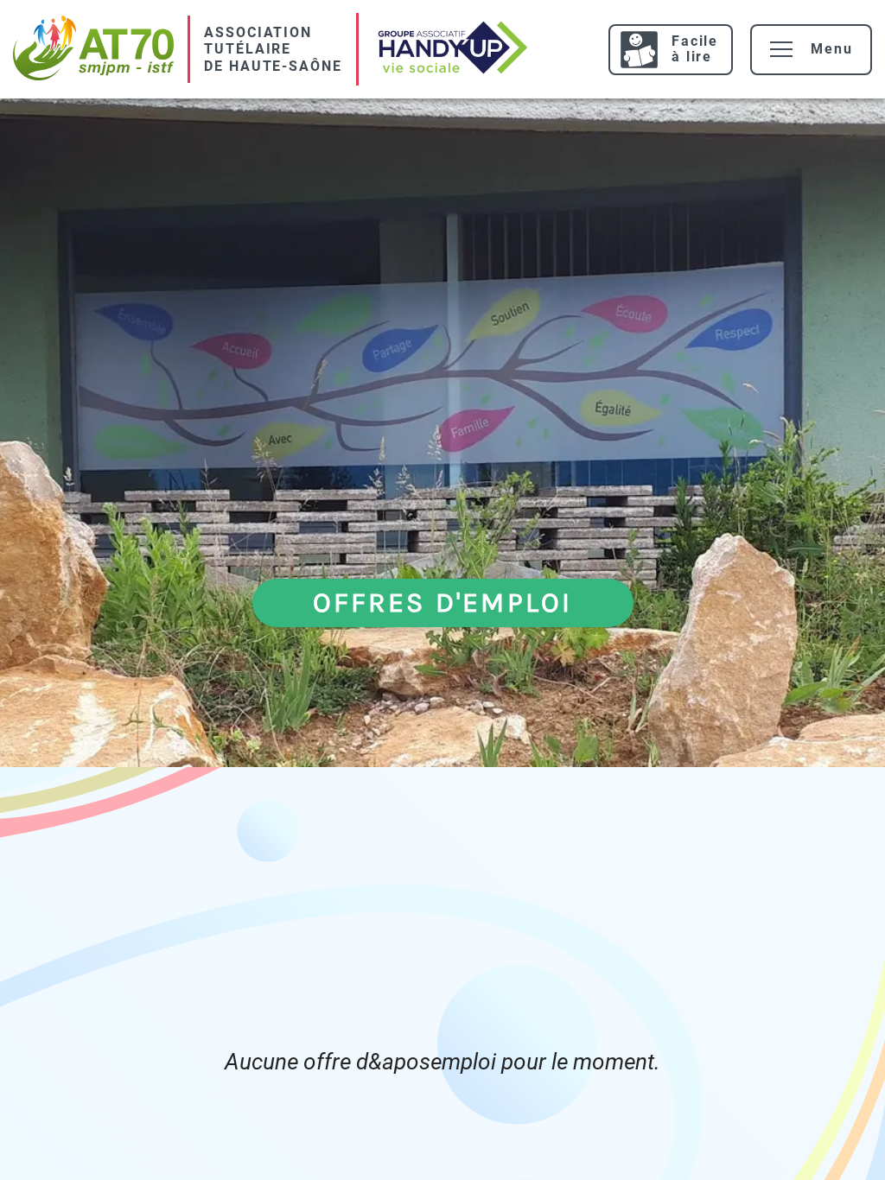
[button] (781, 49)
